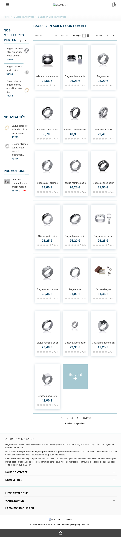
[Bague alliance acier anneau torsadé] (75, 325)
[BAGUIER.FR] (60, 4)
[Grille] (84, 35)
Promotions (14, 171)
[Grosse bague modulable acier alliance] (103, 272)
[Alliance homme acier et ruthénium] (47, 59)
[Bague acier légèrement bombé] (75, 272)
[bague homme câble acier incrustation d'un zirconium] (75, 165)
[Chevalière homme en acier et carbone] (103, 325)
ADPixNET (86, 524)
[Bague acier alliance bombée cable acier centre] (47, 165)
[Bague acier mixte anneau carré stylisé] (103, 219)
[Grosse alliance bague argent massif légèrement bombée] (7, 145)
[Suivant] (113, 35)
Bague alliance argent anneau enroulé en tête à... (19, 86)
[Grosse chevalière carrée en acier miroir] (47, 378)
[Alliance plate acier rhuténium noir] (47, 219)
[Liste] (88, 35)
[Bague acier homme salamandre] (47, 272)
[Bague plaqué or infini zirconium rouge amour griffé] (7, 50)
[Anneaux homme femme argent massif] (7, 181)
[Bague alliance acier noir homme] (103, 165)
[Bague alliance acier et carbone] (47, 112)
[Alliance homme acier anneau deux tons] (75, 112)
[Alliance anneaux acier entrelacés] (103, 112)
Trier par (39, 35)
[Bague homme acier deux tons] (75, 219)
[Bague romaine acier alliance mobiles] (47, 325)
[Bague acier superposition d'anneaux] (103, 59)
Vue (61, 35)
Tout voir (98, 35)
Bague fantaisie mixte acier (19, 68)
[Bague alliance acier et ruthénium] (75, 59)
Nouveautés (14, 117)
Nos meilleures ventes (14, 35)
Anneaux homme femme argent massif (19, 183)
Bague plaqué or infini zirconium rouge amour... (20, 52)
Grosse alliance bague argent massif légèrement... (20, 149)
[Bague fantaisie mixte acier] (7, 68)
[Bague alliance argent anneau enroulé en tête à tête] (7, 82)
